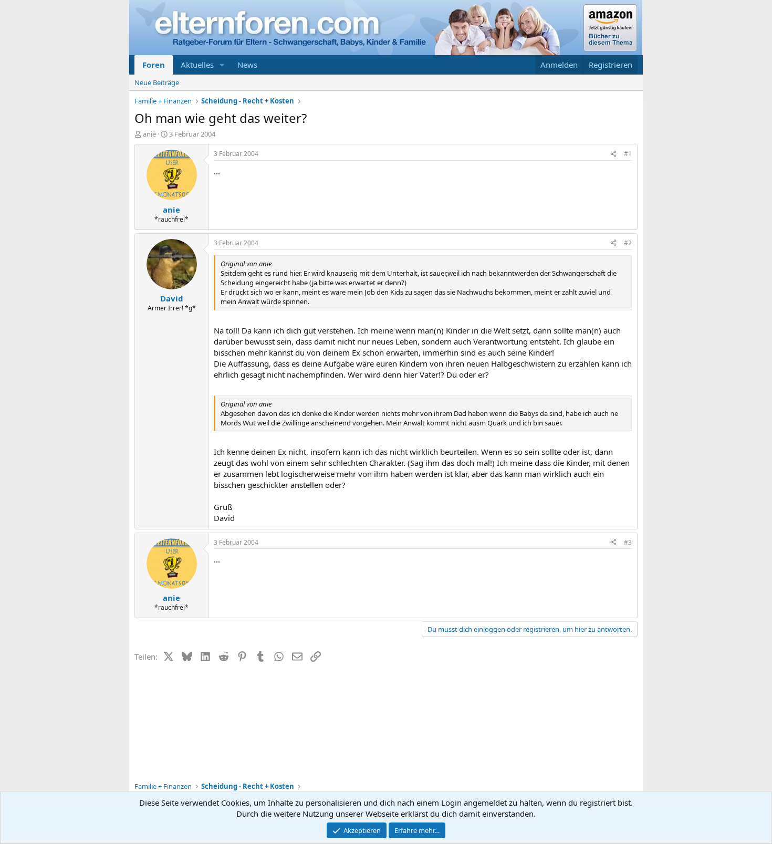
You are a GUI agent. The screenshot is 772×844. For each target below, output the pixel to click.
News (247, 64)
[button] (222, 65)
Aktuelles (197, 64)
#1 (628, 153)
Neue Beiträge (156, 82)
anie (149, 134)
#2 (628, 242)
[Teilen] (613, 154)
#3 (628, 542)
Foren (153, 64)
